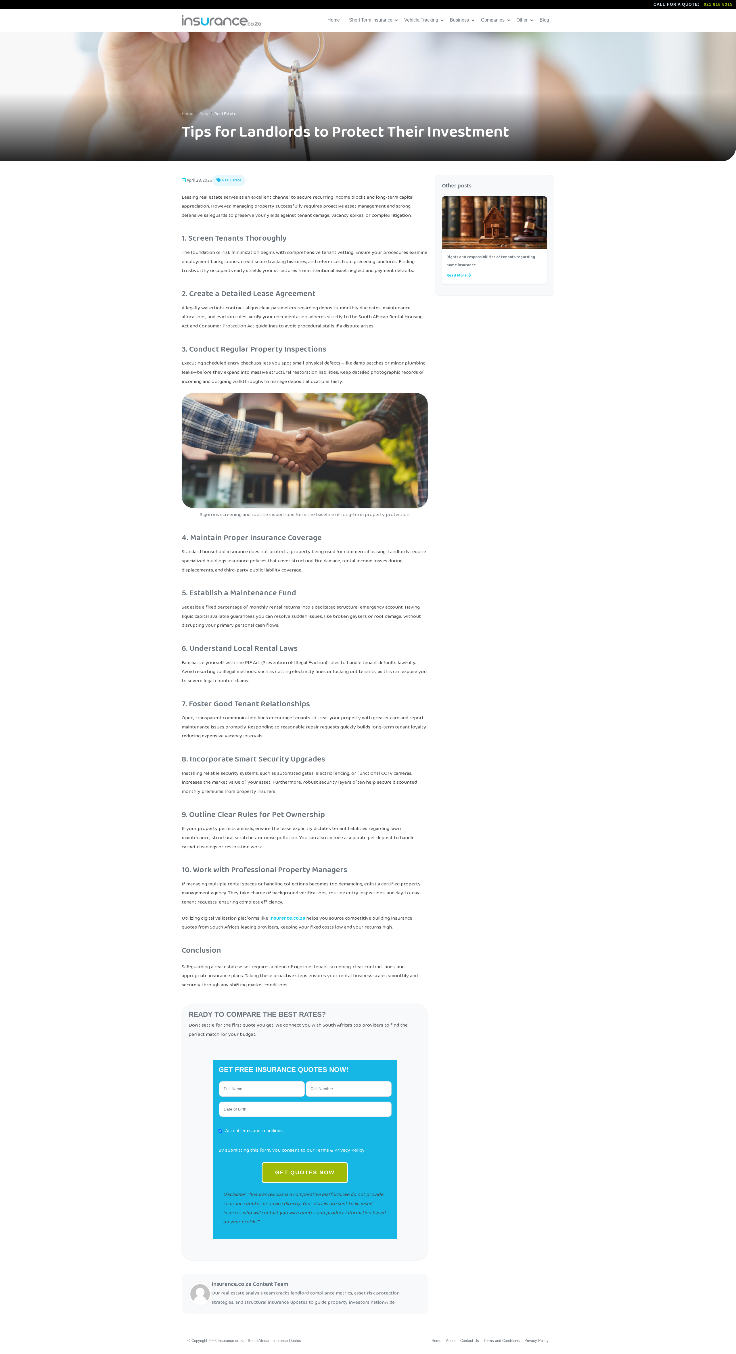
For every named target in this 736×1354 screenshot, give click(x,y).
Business (460, 20)
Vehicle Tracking (421, 20)
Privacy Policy (350, 1150)
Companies (493, 20)
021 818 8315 (718, 4)
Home (334, 20)
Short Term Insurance (371, 20)
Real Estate (231, 180)
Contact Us (469, 1340)
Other (522, 20)
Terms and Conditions (502, 1340)
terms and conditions (261, 1130)
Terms (323, 1150)
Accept (254, 1130)
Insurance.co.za (287, 918)
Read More (456, 275)
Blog (545, 20)
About (451, 1340)
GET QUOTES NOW (305, 1172)
